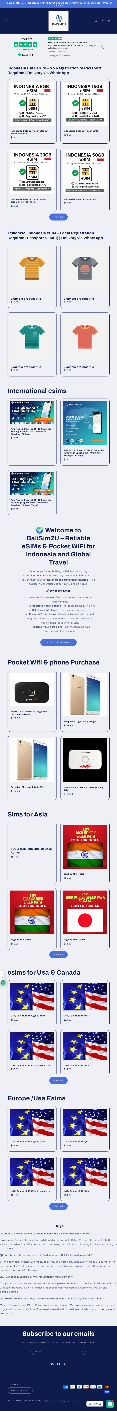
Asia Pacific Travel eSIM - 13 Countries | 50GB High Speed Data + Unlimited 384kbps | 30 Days (85, 453)
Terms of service (81, 1401)
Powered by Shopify (32, 1401)
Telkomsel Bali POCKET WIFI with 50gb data (84, 788)
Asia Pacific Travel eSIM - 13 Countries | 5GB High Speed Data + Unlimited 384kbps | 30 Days (32, 431)
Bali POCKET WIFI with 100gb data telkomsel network (29, 712)
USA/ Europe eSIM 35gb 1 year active (30, 1065)
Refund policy (50, 1401)
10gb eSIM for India (74, 874)
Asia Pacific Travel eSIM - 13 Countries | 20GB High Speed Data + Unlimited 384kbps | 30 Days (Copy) (32, 502)
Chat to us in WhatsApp (58, 642)
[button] (6, 21)
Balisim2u (19, 1401)
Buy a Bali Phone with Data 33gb (28, 787)
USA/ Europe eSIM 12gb (76, 1065)
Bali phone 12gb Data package (80, 721)
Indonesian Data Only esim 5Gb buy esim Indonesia (30, 132)
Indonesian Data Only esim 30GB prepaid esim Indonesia (28, 200)
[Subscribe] (82, 1351)
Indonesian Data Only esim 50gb (81, 199)
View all (58, 217)
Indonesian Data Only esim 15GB (81, 131)
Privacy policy (65, 1401)
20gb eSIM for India (21, 940)
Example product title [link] (26, 298)
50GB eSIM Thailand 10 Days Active (31, 850)
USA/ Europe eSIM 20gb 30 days (28, 1016)
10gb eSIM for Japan (75, 940)
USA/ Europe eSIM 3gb (76, 1016)
